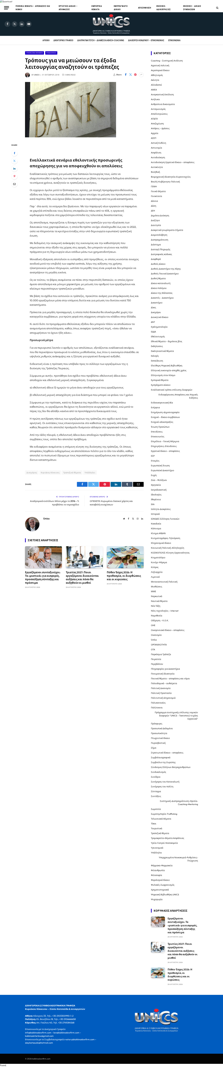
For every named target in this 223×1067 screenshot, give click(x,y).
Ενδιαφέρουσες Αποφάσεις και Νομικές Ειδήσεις (178, 396)
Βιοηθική (155, 172)
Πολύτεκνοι (157, 707)
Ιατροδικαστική (159, 489)
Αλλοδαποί (156, 84)
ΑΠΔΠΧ (154, 118)
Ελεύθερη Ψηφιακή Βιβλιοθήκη (166, 365)
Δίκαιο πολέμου (159, 288)
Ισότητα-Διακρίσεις (161, 509)
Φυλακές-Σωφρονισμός (162, 885)
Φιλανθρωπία (158, 870)
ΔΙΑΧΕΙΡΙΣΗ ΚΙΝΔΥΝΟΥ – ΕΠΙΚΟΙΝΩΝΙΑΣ (146, 40)
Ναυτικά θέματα (159, 601)
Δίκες (153, 307)
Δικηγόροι (156, 312)
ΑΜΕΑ (154, 89)
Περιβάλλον (157, 664)
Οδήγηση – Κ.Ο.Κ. (160, 620)
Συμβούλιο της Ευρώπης (163, 762)
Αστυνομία (156, 147)
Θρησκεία (156, 485)
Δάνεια (154, 201)
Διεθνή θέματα (158, 278)
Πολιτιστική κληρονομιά (163, 698)
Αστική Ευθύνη (158, 143)
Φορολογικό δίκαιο (160, 880)
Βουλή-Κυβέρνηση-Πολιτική (165, 181)
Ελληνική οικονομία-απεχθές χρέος (168, 370)
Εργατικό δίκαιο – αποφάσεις (68, 8)
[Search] (217, 7)
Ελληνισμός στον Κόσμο (163, 375)
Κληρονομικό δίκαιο (161, 543)
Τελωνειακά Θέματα (161, 818)
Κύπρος (155, 567)
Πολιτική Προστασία (161, 693)
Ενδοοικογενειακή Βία (162, 402)
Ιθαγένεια (156, 499)
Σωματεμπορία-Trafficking (164, 814)
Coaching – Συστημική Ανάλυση (167, 60)
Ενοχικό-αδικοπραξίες (163, 8)
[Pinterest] (14, 176)
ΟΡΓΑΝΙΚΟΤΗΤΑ (159, 644)
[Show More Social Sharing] (141, 74)
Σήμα (153, 747)
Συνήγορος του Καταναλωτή (165, 781)
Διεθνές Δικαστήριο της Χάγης (166, 268)
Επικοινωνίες (157, 436)
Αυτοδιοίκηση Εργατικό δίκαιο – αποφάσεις (172, 162)
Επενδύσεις (157, 431)
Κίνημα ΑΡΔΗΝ (158, 533)
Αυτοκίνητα (157, 167)
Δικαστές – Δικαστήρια (162, 297)
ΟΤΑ (153, 649)
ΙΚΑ (152, 504)
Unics (36, 75)
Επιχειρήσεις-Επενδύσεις (164, 446)
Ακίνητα (155, 80)
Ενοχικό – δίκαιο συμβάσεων (192, 8)
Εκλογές (155, 356)
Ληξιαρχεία (156, 572)
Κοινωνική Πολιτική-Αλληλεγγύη (167, 548)
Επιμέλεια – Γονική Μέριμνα (165, 441)
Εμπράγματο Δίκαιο (121, 8)
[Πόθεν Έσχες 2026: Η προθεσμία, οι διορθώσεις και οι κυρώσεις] (125, 557)
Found (3, 1065)
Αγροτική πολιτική (160, 65)
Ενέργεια (155, 407)
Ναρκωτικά (156, 596)
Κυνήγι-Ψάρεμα (159, 562)
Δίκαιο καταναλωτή (161, 283)
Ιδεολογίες (156, 494)
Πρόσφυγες (156, 723)
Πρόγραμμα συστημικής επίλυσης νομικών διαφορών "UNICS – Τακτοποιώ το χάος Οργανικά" (176, 715)
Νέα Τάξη (155, 606)
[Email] (14, 184)
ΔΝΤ (153, 322)
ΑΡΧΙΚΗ (45, 40)
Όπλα (154, 639)
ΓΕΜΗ (154, 186)
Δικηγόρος (32, 472)
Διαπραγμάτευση (159, 239)
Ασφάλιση (156, 152)
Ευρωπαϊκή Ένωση (160, 465)
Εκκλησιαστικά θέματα (162, 351)
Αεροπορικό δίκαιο (160, 70)
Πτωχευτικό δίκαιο (160, 738)
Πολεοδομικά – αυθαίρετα (164, 683)
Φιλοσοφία (156, 875)
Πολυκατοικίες (158, 702)
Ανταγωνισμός (158, 109)
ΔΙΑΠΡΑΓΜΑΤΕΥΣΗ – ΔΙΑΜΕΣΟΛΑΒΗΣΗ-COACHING (100, 40)
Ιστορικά (155, 514)
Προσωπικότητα (159, 733)
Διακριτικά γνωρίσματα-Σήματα (167, 230)
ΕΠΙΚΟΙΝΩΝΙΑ (174, 40)
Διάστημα (156, 244)
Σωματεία (156, 809)
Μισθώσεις (156, 586)
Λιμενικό (155, 577)
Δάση (153, 206)
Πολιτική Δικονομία (161, 688)
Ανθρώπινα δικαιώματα (163, 104)
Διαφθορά (156, 259)
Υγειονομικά (157, 847)
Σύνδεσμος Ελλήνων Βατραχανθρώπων (171, 767)
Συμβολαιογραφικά (160, 757)
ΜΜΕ (153, 591)
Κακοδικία (156, 523)
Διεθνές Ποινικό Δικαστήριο (165, 273)
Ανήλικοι (155, 99)
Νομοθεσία (156, 615)
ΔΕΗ (153, 210)
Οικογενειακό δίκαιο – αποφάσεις (167, 630)
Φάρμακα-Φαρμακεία (161, 865)
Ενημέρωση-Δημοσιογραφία (165, 412)
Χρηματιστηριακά (160, 889)
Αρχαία (154, 133)
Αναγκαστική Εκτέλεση (162, 94)
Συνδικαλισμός (158, 772)
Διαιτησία (156, 225)
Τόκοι (153, 823)
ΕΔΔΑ (153, 331)
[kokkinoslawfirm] (111, 24)
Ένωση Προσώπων (160, 426)
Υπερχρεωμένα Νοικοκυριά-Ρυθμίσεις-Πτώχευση (178, 859)
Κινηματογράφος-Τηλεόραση (165, 538)
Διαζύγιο (155, 220)
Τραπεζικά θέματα (34, 53)
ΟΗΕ (153, 625)
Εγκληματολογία (159, 327)
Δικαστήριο (156, 302)
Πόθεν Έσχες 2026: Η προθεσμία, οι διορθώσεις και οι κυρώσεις (124, 576)
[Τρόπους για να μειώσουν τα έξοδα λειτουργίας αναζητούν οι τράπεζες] (70, 136)
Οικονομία (156, 635)
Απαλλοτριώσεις (159, 114)
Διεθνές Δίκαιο (158, 264)
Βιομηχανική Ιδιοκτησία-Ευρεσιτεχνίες (171, 176)
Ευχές (154, 475)
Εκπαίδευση (157, 360)
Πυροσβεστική (158, 743)
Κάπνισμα (156, 528)
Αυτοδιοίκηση (158, 157)
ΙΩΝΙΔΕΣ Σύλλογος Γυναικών (165, 518)
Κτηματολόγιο (158, 557)
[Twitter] (14, 161)
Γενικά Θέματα (158, 191)
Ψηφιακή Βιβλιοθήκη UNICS (165, 894)
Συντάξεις (156, 796)
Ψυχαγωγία (156, 899)
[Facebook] (14, 153)
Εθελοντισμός (158, 336)
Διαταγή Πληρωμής (160, 249)
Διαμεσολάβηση (159, 235)
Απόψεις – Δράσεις (160, 128)
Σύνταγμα (156, 791)
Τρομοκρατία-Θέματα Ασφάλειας (167, 838)
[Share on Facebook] (125, 74)
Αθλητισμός (157, 75)
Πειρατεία (156, 659)
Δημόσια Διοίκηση (160, 215)
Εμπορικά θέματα (96, 8)
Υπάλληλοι (51, 53)
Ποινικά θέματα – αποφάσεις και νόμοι (33, 8)
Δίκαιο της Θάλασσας (161, 293)
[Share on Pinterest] (135, 74)
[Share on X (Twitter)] (130, 74)
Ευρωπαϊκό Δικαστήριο (162, 470)
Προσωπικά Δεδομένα (162, 728)
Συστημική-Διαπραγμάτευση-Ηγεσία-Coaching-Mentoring (179, 803)
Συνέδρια (155, 777)
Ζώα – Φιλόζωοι (159, 480)
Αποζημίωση (144, 8)
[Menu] (6, 7)
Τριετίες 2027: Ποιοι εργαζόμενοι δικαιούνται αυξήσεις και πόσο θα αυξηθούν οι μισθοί (82, 577)
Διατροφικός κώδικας (161, 254)
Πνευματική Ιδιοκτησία (162, 673)
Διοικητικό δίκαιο (159, 317)
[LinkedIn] (14, 168)
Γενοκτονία (156, 196)
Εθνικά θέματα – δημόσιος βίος (166, 341)
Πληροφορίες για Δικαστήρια (165, 669)
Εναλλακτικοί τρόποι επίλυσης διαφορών (171, 389)
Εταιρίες (155, 460)
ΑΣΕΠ (153, 138)
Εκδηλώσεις (157, 346)
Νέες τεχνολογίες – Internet (164, 610)
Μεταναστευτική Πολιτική (164, 581)
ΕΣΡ (153, 456)
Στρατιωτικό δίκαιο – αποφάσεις (167, 752)
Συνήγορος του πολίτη (162, 786)
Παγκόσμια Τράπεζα (161, 654)
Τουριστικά (156, 828)
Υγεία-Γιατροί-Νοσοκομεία (164, 843)
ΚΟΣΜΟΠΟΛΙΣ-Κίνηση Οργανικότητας (170, 552)
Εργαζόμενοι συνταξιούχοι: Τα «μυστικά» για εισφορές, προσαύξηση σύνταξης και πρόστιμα (43, 577)
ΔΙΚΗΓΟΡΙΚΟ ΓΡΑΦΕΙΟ (63, 40)
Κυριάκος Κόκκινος (50, 472)
